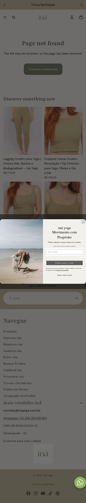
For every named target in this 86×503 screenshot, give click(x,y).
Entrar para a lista (64, 263)
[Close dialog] (83, 222)
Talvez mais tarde (64, 275)
